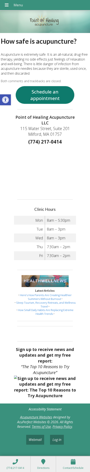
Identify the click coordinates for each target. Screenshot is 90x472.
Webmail (35, 439)
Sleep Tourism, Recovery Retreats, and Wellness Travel (46, 304)
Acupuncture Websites (36, 417)
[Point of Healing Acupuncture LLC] (45, 22)
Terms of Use (41, 426)
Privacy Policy (62, 426)
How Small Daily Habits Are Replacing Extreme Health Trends (45, 312)
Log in (57, 439)
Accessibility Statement (45, 409)
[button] (5, 99)
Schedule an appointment (45, 95)
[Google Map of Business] (45, 171)
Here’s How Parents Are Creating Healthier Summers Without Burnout (46, 297)
